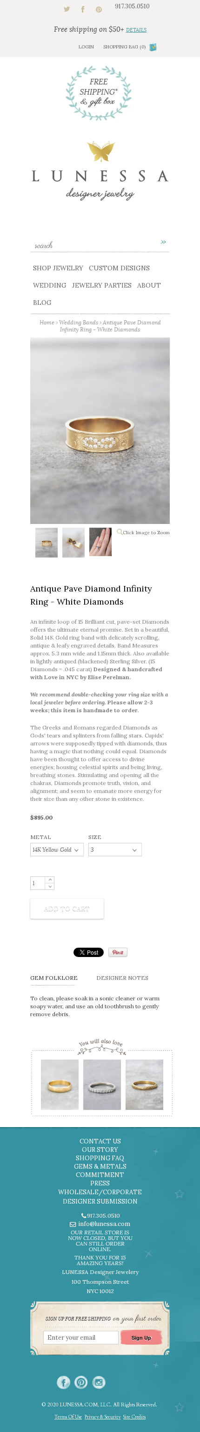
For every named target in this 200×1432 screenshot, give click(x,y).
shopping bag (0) (124, 47)
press (100, 1183)
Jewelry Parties (102, 285)
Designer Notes (122, 977)
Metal (40, 836)
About (149, 285)
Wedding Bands (78, 322)
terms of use (68, 1417)
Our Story (100, 1150)
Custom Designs (119, 268)
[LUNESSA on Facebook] (63, 1382)
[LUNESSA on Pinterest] (81, 1382)
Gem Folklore (54, 977)
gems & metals (100, 1166)
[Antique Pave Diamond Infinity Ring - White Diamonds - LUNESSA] (46, 544)
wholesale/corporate (100, 1192)
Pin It (117, 952)
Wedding (50, 285)
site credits (134, 1417)
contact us (100, 1141)
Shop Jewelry (58, 268)
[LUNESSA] (100, 175)
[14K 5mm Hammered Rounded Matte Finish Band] (59, 1088)
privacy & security (102, 1417)
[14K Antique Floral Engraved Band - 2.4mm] (144, 1088)
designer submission (100, 1201)
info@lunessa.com (104, 1224)
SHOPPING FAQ (100, 1158)
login (86, 47)
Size (94, 836)
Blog (42, 302)
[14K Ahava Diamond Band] (101, 1088)
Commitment (100, 1175)
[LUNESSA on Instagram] (99, 1382)
